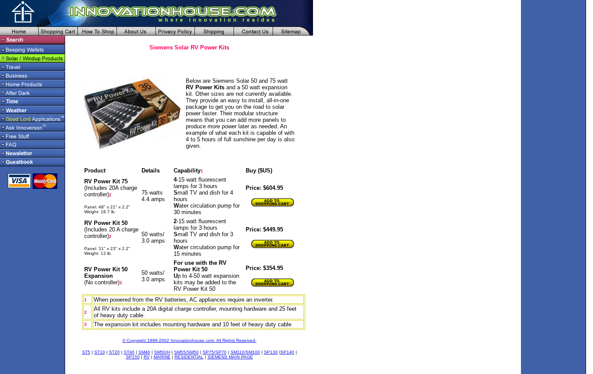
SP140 (287, 352)
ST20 (114, 352)
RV (147, 356)
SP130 (271, 352)
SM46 (144, 352)
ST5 (86, 352)
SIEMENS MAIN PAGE (230, 356)
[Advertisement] (324, 173)
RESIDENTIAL (189, 356)
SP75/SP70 (215, 352)
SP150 (133, 356)
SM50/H (162, 352)
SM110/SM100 (245, 352)
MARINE (162, 356)
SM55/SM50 (186, 352)
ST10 (99, 352)
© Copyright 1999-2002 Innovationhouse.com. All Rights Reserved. (189, 340)
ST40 (129, 352)
